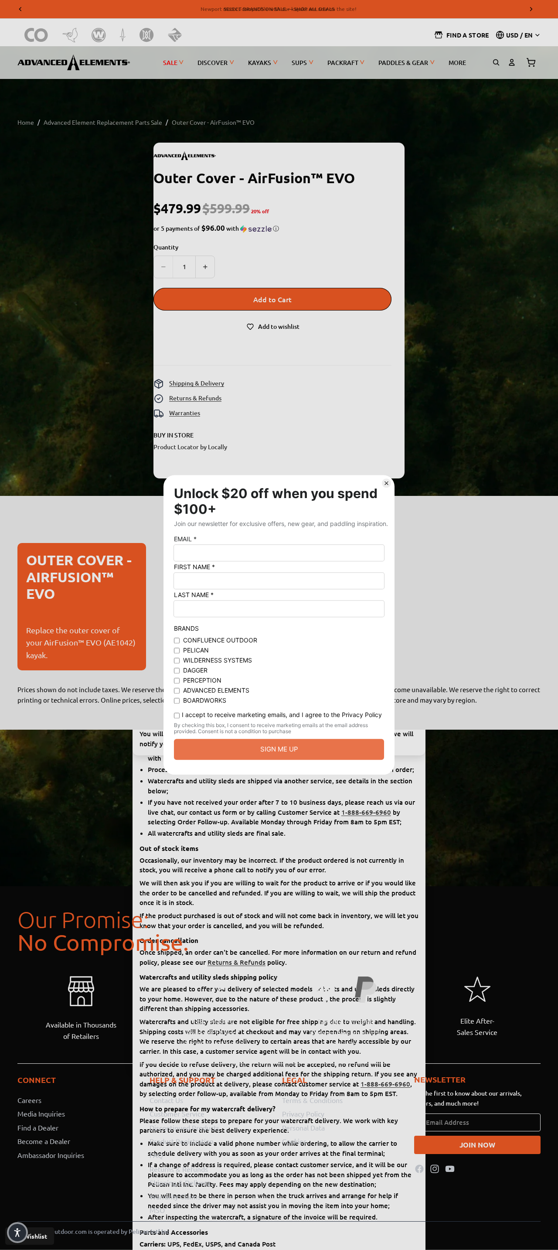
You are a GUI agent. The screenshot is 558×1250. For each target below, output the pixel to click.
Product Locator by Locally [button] (190, 447)
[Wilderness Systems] (99, 35)
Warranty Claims (175, 1196)
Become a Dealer (43, 1141)
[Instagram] (434, 1168)
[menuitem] (457, 62)
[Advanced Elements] (73, 62)
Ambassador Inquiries (50, 1155)
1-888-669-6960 (366, 812)
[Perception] (147, 35)
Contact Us (166, 1099)
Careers (29, 1099)
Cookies (294, 1141)
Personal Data (303, 1127)
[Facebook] (419, 1168)
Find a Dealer (37, 1127)
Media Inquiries (41, 1113)
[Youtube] (450, 1168)
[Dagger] (123, 35)
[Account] (511, 62)
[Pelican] (70, 35)
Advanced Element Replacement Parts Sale (103, 122)
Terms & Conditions (312, 1099)
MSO (157, 1210)
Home (25, 122)
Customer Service (177, 1113)
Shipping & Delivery (196, 383)
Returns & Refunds (195, 398)
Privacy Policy (303, 1113)
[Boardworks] (175, 35)
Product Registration (182, 1141)
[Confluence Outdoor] (36, 35)
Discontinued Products (184, 1127)
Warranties (184, 413)
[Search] (496, 62)
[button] (216, 228)
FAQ (156, 1155)
